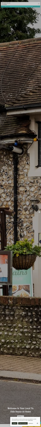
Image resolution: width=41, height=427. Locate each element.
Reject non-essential (23, 423)
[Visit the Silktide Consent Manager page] (37, 423)
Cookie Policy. (30, 420)
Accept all (14, 423)
